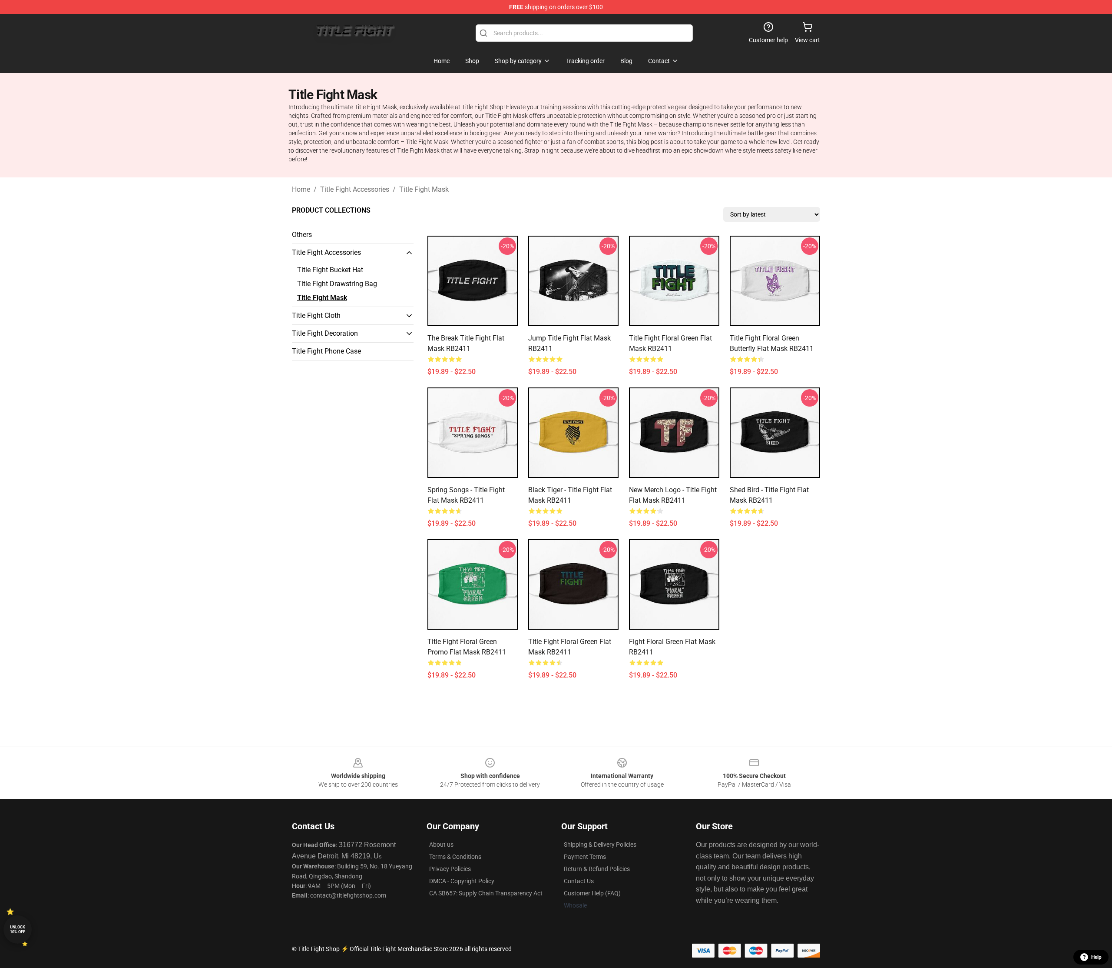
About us (441, 844)
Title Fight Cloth (316, 315)
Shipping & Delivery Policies (600, 844)
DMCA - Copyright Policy (461, 881)
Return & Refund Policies (597, 868)
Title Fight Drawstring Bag (337, 284)
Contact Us (579, 881)
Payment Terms (585, 856)
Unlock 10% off (17, 929)
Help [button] (1096, 957)
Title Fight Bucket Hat (330, 270)
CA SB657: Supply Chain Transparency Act (486, 893)
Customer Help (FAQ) (592, 893)
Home (301, 189)
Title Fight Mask (424, 189)
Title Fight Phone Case (326, 351)
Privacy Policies (450, 868)
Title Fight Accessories (354, 189)
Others (302, 234)
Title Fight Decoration (325, 333)
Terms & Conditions (455, 856)
